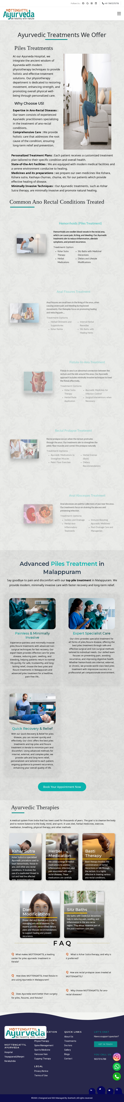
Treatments (70, 1041)
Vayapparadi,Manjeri (14, 1056)
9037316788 (100, 1059)
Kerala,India (10, 1061)
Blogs (67, 1054)
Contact (68, 1058)
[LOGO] (25, 1032)
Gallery (67, 1050)
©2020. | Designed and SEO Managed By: (49, 1098)
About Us (68, 1036)
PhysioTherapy (41, 1041)
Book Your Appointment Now (62, 787)
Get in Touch (106, 1044)
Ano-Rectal (39, 1036)
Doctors (68, 1045)
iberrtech (71, 1098)
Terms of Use (41, 1075)
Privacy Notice (41, 1071)
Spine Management (43, 1045)
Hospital (9, 1052)
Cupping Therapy (42, 1058)
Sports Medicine (42, 1050)
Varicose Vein (41, 1054)
